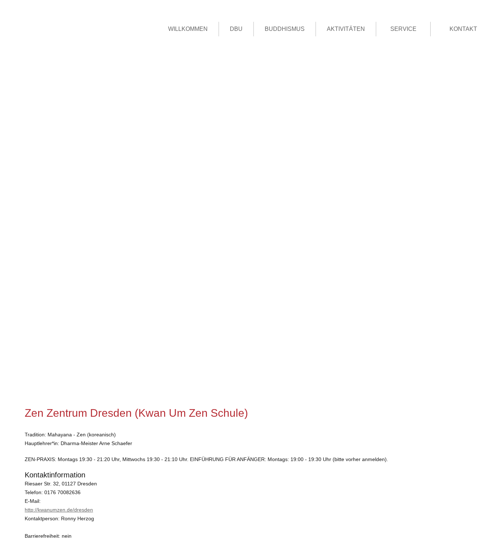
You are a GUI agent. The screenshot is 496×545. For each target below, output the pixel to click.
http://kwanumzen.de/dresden (59, 510)
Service (403, 29)
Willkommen (188, 29)
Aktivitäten (346, 29)
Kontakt (463, 29)
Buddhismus (285, 29)
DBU (236, 29)
